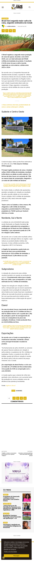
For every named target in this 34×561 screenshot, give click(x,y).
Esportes (6, 513)
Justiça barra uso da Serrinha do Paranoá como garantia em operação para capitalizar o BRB (12, 508)
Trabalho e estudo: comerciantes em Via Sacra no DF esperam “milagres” (9, 454)
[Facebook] (3, 30)
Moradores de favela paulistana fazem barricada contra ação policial (25, 454)
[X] (6, 30)
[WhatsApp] (14, 30)
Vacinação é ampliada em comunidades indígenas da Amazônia (12, 526)
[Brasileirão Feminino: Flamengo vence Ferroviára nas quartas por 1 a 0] (27, 516)
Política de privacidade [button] (10, 551)
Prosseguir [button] (16, 555)
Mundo (6, 494)
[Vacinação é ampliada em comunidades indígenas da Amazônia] (27, 525)
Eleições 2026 (7, 503)
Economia (5, 18)
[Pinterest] (10, 30)
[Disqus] (17, 426)
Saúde (5, 522)
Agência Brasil (11, 26)
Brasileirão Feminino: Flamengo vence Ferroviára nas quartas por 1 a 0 (12, 517)
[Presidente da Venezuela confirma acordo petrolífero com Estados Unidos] (27, 498)
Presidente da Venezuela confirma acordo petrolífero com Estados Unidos (11, 499)
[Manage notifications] (3, 557)
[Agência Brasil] (3, 26)
